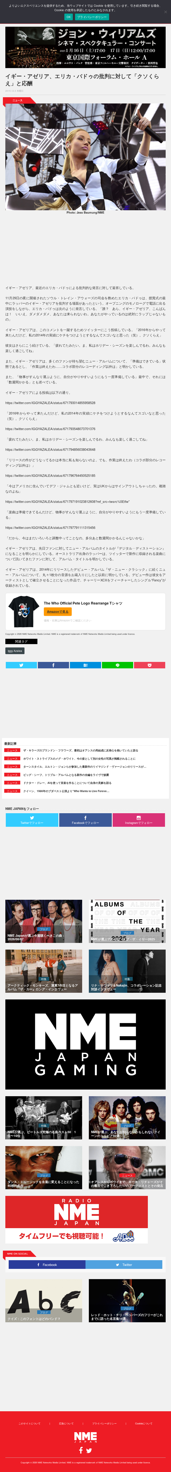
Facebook (48, 1264)
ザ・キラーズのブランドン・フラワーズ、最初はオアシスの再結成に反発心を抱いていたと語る (80, 750)
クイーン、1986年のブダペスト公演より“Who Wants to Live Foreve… (66, 791)
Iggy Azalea (15, 651)
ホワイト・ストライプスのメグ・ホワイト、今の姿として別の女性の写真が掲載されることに (79, 758)
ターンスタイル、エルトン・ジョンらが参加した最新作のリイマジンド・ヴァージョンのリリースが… (84, 766)
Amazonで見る (58, 611)
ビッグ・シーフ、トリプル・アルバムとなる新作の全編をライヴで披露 (66, 775)
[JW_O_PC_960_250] (85, 47)
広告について (66, 1423)
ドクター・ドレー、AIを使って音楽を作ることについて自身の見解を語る (67, 783)
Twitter (125, 1264)
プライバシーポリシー (104, 1423)
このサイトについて (29, 1423)
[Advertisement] (85, 250)
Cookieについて (144, 1423)
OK (69, 17)
